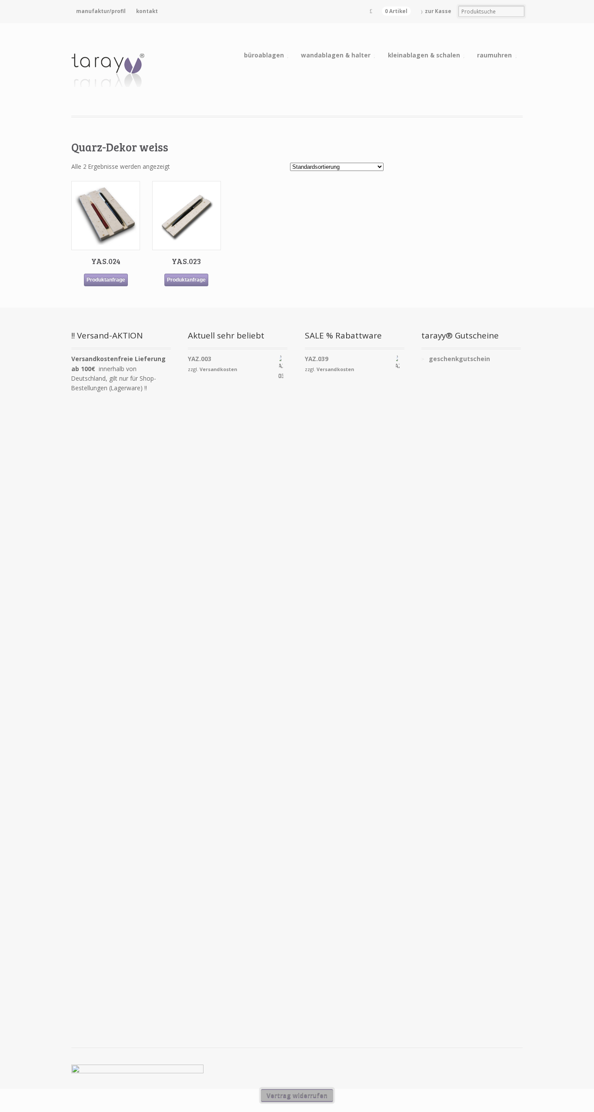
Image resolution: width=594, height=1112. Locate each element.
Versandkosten (218, 369)
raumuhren (494, 55)
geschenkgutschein (459, 359)
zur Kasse (438, 10)
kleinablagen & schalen (424, 55)
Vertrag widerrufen (297, 1095)
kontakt (147, 10)
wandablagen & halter (335, 55)
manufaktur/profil (101, 10)
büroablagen (264, 55)
